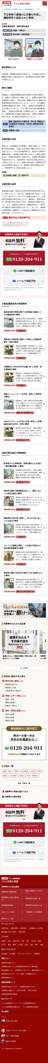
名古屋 (20, 945)
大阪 (31, 945)
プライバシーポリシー (24, 954)
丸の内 (33, 941)
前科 (40, 771)
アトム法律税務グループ (9, 1003)
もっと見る (24, 668)
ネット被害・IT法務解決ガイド (27, 974)
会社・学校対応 (33, 776)
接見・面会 (7, 771)
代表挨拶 (4, 954)
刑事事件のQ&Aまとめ (33, 905)
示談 (33, 771)
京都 (26, 945)
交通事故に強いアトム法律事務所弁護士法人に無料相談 (19, 966)
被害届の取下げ (11, 684)
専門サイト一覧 (7, 919)
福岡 (41, 945)
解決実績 (23, 928)
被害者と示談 (10, 688)
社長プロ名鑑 (21, 990)
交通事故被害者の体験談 (9, 994)
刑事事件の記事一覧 (32, 898)
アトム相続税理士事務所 (30, 1007)
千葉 (22, 941)
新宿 (39, 941)
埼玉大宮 (16, 941)
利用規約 (37, 954)
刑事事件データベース (22, 970)
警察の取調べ (10, 702)
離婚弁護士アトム (38, 970)
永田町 (3, 941)
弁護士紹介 (5, 928)
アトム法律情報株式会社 (27, 1003)
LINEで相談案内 (26, 271)
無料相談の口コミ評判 (8, 932)
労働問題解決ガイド (7, 977)
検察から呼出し (11, 706)
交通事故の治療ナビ (7, 990)
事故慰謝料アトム (7, 970)
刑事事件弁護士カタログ (9, 987)
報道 (22, 776)
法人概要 (12, 954)
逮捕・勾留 (9, 699)
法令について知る (8, 912)
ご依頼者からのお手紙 (35, 928)
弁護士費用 (14, 928)
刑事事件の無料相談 (8, 892)
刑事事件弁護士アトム (8, 963)
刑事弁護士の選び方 (13, 691)
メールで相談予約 (26, 281)
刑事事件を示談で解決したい (10, 898)
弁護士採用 (21, 932)
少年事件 (14, 776)
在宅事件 (25, 771)
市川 (27, 941)
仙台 (9, 941)
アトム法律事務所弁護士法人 (10, 1007)
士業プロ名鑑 (32, 990)
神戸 (36, 945)
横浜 (9, 945)
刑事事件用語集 (7, 905)
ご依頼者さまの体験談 (33, 912)
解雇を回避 (9, 721)
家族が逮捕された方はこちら (34, 892)
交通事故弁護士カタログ (27, 987)
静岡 (14, 945)
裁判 (5, 776)
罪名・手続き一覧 (24, 783)
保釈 (16, 771)
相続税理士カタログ (7, 974)
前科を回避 (9, 714)
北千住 (3, 945)
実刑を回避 (9, 717)
